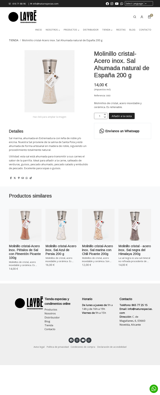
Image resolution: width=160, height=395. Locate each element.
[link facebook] (107, 3)
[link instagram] (111, 3)
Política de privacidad (58, 346)
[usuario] (142, 16)
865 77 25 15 (140, 305)
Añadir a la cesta (122, 116)
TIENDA (13, 40)
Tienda (49, 325)
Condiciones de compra (83, 346)
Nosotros (50, 313)
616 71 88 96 (19, 3)
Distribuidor (52, 317)
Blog (47, 321)
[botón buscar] (134, 16)
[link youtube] (117, 3)
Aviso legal (39, 346)
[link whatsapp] (121, 3)
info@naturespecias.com (45, 3)
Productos (51, 309)
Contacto (50, 329)
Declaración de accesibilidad (111, 346)
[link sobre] (24, 303)
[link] (22, 16)
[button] (107, 29)
